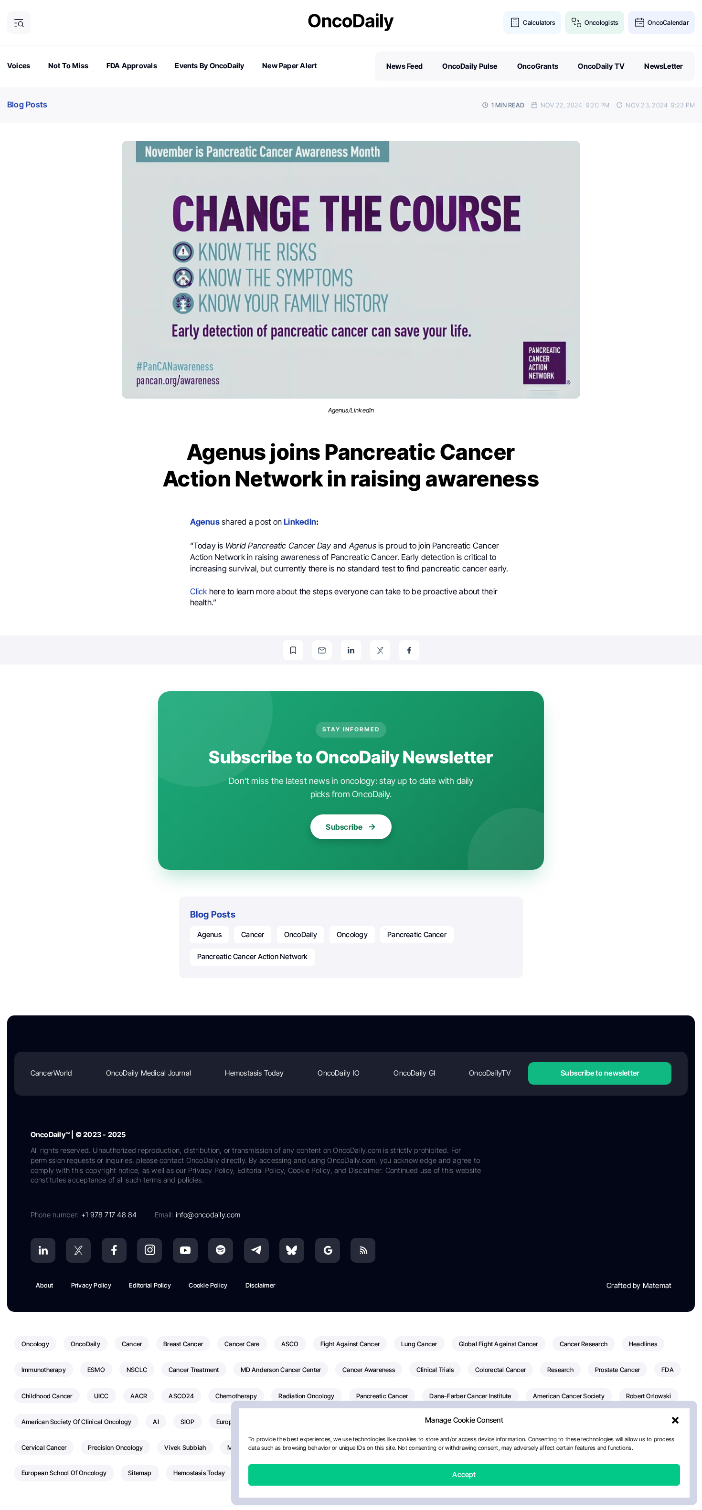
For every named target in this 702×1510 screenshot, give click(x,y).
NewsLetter (663, 66)
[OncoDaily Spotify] (220, 1250)
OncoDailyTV (489, 1072)
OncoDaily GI (414, 1072)
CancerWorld (51, 1072)
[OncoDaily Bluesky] (291, 1250)
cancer (252, 934)
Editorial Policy (150, 1285)
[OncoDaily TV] (185, 1250)
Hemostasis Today (254, 1072)
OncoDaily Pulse (469, 66)
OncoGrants (537, 66)
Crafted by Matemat (638, 1285)
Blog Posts (27, 104)
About (44, 1285)
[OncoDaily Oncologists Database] (576, 22)
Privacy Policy (91, 1285)
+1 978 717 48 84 (109, 1214)
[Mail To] (322, 650)
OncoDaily (300, 934)
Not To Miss (68, 65)
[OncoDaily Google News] (327, 1250)
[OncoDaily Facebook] (114, 1250)
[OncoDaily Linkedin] (43, 1250)
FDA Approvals (131, 65)
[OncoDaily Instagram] (149, 1250)
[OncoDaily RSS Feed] (363, 1250)
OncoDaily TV (601, 66)
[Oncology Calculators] (515, 22)
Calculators (538, 22)
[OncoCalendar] (639, 22)
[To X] (380, 650)
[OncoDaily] (351, 22)
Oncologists (601, 22)
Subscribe (344, 827)
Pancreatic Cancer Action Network (252, 956)
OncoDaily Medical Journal (148, 1072)
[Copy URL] (293, 650)
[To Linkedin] (351, 650)
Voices (18, 65)
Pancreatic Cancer (417, 934)
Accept (464, 1474)
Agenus (209, 934)
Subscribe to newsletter (600, 1072)
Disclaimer (260, 1285)
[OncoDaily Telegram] (256, 1250)
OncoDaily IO (339, 1072)
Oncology (352, 934)
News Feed (404, 66)
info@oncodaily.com (208, 1214)
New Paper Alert (289, 65)
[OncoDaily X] (78, 1250)
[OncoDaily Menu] (19, 22)
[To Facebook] (409, 650)
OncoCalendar (668, 22)
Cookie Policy (208, 1285)
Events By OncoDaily (209, 65)
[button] (675, 1421)
